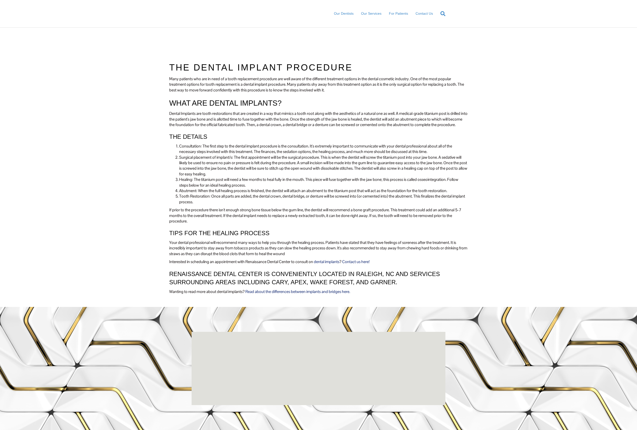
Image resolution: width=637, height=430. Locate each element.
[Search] (441, 13)
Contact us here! (356, 261)
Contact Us (424, 13)
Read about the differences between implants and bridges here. (297, 291)
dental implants (326, 261)
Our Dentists (344, 13)
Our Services (371, 13)
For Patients (398, 13)
